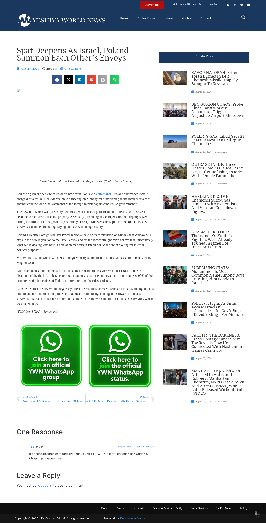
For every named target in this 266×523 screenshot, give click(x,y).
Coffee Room (146, 18)
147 (31, 447)
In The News (224, 508)
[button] (243, 17)
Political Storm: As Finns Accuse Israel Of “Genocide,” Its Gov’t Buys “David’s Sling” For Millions (217, 309)
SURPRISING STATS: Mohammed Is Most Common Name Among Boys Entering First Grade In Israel (217, 275)
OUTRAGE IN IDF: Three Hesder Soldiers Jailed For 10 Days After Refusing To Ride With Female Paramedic (217, 170)
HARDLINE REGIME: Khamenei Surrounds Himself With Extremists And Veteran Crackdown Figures (214, 204)
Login (213, 4)
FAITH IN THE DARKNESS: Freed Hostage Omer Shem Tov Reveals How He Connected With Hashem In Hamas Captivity (216, 343)
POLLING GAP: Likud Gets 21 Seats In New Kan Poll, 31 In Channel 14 (217, 140)
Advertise (139, 508)
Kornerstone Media (132, 518)
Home (124, 18)
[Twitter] (242, 5)
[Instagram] (235, 5)
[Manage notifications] (256, 514)
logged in (44, 485)
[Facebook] (228, 5)
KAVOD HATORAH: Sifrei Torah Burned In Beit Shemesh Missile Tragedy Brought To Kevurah (214, 78)
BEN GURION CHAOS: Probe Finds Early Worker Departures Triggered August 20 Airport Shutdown (217, 110)
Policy (243, 508)
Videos (168, 18)
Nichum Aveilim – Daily (187, 4)
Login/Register (199, 508)
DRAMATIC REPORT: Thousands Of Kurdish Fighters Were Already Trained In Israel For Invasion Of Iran (211, 239)
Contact (205, 18)
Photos (186, 18)
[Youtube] (248, 5)
